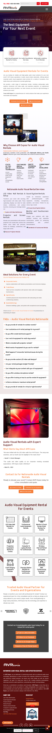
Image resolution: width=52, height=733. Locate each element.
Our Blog (5, 711)
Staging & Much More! (36, 21)
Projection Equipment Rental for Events (10, 548)
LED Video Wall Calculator (10, 713)
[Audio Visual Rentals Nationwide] (11, 53)
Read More (11, 62)
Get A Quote (7, 722)
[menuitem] (11, 3)
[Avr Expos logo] (11, 665)
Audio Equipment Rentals (9, 699)
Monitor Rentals (7, 703)
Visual (9, 21)
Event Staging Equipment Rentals (10, 569)
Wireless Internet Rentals (9, 705)
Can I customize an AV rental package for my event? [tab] (23, 329)
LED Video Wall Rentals (9, 697)
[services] (26, 53)
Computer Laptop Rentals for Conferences (26, 548)
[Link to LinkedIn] (30, 725)
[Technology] (7, 160)
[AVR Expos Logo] (10, 9)
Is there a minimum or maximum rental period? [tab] (21, 382)
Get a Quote (44, 3)
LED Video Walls (24, 21)
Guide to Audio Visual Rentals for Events (22, 310)
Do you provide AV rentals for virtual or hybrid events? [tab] (24, 387)
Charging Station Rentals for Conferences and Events (26, 570)
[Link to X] (26, 725)
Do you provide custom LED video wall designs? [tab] (21, 359)
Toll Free (11, 3)
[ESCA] (32, 714)
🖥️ (37, 227)
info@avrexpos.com (31, 700)
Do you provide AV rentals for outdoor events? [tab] (21, 325)
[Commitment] (41, 160)
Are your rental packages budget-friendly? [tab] (20, 364)
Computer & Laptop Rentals (10, 707)
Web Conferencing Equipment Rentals (41, 570)
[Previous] (1, 32)
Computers (15, 21)
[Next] (51, 32)
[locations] (40, 53)
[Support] (30, 160)
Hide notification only (27, 730)
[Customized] (19, 160)
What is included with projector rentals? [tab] (19, 343)
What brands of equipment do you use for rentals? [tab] (22, 347)
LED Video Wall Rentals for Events (10, 526)
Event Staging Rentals (8, 709)
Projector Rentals (7, 701)
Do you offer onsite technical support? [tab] (18, 334)
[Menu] (47, 9)
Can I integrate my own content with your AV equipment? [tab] (24, 368)
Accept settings (18, 730)
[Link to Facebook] (21, 725)
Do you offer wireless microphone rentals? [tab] (20, 373)
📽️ (11, 231)
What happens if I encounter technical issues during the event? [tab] (24, 353)
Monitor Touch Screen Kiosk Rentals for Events (41, 527)
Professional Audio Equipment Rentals (26, 526)
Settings (36, 730)
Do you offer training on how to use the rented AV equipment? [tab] (26, 377)
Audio (5, 21)
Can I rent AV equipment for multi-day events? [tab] (21, 338)
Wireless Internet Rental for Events (42, 548)
